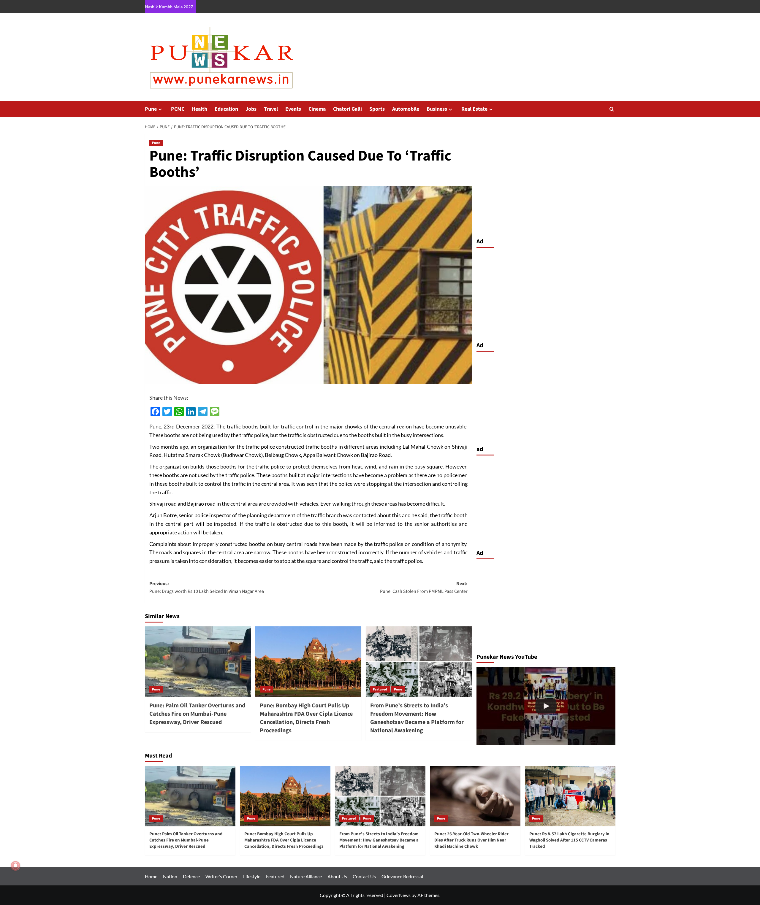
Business (437, 109)
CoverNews (399, 895)
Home (151, 876)
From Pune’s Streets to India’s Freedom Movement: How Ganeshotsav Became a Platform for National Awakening (417, 718)
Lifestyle (251, 876)
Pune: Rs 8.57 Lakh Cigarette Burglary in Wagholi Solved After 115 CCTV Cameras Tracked (569, 840)
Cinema (317, 109)
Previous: (206, 587)
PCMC (177, 109)
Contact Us (364, 876)
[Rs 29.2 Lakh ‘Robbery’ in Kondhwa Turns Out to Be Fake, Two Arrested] (545, 706)
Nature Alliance (306, 876)
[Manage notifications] (15, 866)
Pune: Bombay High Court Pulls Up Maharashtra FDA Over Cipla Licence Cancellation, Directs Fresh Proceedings (306, 718)
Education (226, 109)
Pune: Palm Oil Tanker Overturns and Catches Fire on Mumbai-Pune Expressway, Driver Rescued (197, 713)
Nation (170, 876)
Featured (380, 689)
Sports (377, 109)
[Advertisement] (545, 293)
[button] (611, 109)
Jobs (251, 109)
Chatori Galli (347, 109)
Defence (191, 876)
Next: (424, 587)
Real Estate (474, 109)
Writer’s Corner (221, 876)
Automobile (405, 109)
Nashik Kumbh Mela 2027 (169, 6)
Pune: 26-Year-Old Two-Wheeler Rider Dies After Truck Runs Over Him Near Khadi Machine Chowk (471, 840)
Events (293, 109)
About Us (337, 876)
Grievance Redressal (402, 876)
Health (199, 109)
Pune (151, 109)
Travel (271, 109)
